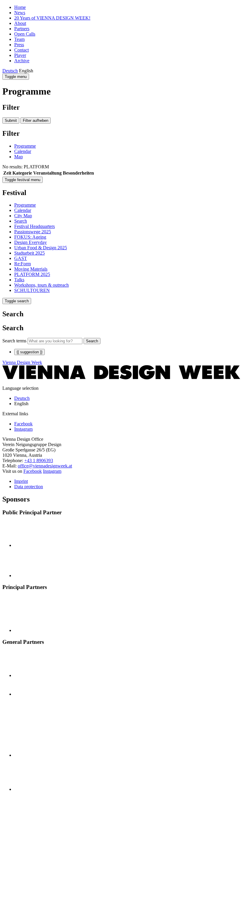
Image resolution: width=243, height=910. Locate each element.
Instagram (52, 471)
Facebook (32, 471)
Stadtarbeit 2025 (29, 253)
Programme (25, 146)
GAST (20, 258)
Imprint (21, 481)
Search (20, 220)
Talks (19, 279)
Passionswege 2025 (32, 231)
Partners (21, 28)
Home (20, 7)
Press (19, 44)
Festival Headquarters (34, 226)
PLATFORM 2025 (32, 274)
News (19, 12)
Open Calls (24, 33)
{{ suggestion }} (29, 352)
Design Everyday (30, 242)
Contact (21, 49)
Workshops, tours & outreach (41, 285)
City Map (23, 215)
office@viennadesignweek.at (45, 465)
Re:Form (22, 263)
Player (20, 55)
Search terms (14, 340)
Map (18, 156)
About (20, 23)
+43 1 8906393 (38, 460)
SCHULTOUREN (32, 290)
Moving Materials (30, 269)
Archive (21, 60)
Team (19, 39)
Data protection (28, 486)
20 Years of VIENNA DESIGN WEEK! (52, 17)
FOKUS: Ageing (30, 237)
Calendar (22, 151)
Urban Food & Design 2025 (40, 247)
